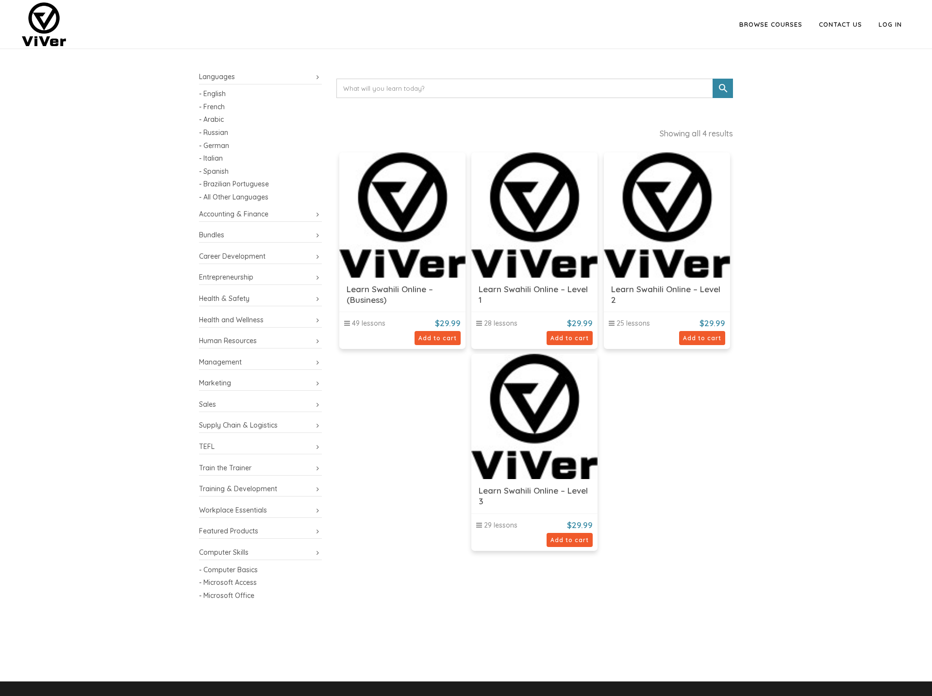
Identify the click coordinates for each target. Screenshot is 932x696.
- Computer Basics (228, 569)
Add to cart (437, 338)
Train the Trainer (225, 468)
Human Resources (228, 340)
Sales (207, 404)
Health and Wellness (231, 319)
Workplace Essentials (233, 510)
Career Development (232, 256)
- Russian (213, 132)
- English (212, 93)
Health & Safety (224, 298)
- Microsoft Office (226, 595)
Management (220, 362)
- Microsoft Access (228, 582)
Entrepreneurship (226, 277)
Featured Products (228, 531)
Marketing (215, 383)
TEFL (207, 446)
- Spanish (214, 171)
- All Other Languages (233, 197)
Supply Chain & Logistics (238, 425)
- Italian (211, 158)
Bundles (211, 235)
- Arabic (211, 119)
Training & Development (238, 488)
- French (212, 106)
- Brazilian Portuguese (234, 184)
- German (214, 145)
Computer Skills (224, 552)
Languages (217, 76)
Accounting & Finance (233, 214)
